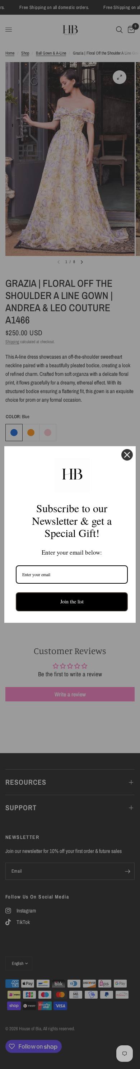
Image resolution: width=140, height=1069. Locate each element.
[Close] (127, 454)
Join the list (72, 601)
